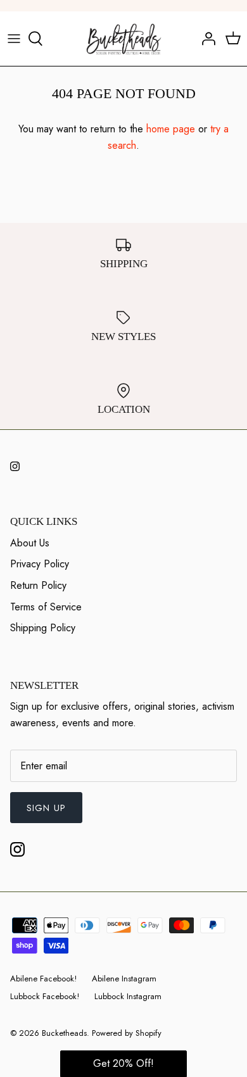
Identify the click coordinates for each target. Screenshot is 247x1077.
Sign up (46, 808)
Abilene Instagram (124, 979)
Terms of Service (46, 607)
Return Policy (38, 585)
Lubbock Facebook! (44, 996)
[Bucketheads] (123, 39)
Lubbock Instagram (128, 996)
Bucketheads (64, 1033)
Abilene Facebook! (43, 979)
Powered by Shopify (127, 1033)
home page (170, 129)
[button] (123, 1063)
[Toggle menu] (14, 39)
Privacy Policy (39, 564)
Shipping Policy (42, 627)
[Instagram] (15, 466)
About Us (29, 543)
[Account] (205, 39)
